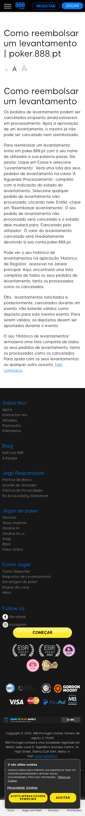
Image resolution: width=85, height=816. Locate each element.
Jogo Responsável (23, 473)
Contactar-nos (14, 415)
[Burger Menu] (7, 6)
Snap (6, 539)
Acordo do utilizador (19, 485)
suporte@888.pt (46, 756)
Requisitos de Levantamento (26, 577)
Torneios (9, 518)
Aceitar (63, 797)
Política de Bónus (17, 480)
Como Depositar (16, 571)
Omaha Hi (10, 528)
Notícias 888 (12, 453)
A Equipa (9, 458)
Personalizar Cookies (22, 787)
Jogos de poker (20, 511)
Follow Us (13, 608)
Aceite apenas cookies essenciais (28, 797)
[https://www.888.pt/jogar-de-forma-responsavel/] (42, 720)
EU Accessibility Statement (25, 496)
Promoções (11, 426)
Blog (7, 446)
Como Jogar (16, 564)
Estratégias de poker (20, 582)
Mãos (7, 593)
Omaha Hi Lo (13, 534)
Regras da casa (15, 587)
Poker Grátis (12, 550)
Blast (6, 544)
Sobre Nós (14, 403)
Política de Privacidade (22, 491)
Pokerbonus (12, 431)
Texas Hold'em (14, 523)
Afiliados (9, 420)
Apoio (7, 410)
